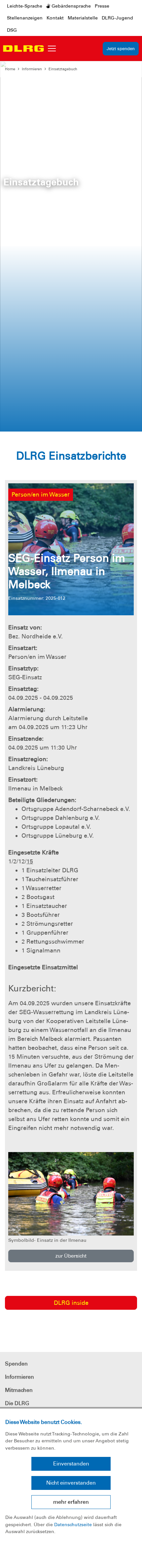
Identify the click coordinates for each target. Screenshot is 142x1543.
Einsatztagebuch (63, 69)
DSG (12, 30)
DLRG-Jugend (117, 17)
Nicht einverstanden (71, 1483)
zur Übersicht (71, 1256)
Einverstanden (71, 1464)
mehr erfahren (71, 1502)
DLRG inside (71, 1302)
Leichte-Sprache (24, 6)
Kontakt (55, 17)
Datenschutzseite (73, 1524)
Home (10, 69)
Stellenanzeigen (25, 17)
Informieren (32, 69)
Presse (102, 6)
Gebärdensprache (70, 6)
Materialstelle (83, 17)
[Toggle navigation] (52, 48)
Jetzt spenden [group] (121, 48)
